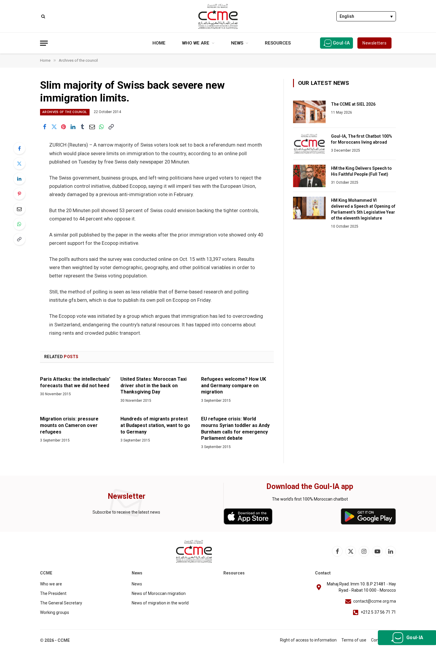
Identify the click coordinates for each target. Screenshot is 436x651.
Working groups (54, 612)
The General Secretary (61, 603)
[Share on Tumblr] (82, 126)
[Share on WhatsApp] (101, 126)
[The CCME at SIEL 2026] (309, 112)
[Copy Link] (110, 126)
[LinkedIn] (19, 179)
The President (53, 593)
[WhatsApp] (19, 224)
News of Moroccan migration (159, 593)
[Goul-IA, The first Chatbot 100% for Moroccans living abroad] (309, 144)
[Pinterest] (19, 194)
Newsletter (126, 496)
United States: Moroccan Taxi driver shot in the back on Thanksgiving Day (153, 385)
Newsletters (374, 43)
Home (159, 43)
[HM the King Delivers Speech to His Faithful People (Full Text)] (309, 176)
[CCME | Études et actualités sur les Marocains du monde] (218, 16)
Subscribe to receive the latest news (126, 512)
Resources (278, 43)
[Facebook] (19, 148)
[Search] (42, 16)
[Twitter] (19, 163)
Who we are (195, 43)
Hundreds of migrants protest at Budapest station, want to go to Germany (155, 425)
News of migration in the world (160, 603)
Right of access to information (308, 640)
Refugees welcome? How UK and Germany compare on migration (233, 385)
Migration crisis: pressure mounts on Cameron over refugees (69, 425)
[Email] (19, 209)
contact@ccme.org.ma (374, 601)
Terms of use (353, 640)
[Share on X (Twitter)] (54, 126)
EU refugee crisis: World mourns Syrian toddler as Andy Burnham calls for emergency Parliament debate (235, 428)
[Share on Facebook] (44, 126)
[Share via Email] (91, 126)
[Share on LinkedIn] (73, 126)
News (237, 43)
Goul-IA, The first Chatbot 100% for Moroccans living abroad (361, 139)
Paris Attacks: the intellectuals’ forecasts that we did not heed (75, 382)
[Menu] (44, 43)
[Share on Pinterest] (63, 126)
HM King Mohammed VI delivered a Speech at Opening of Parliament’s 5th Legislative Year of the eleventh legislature (363, 209)
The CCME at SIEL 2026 (353, 104)
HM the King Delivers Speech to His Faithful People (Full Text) (361, 171)
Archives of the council (64, 112)
